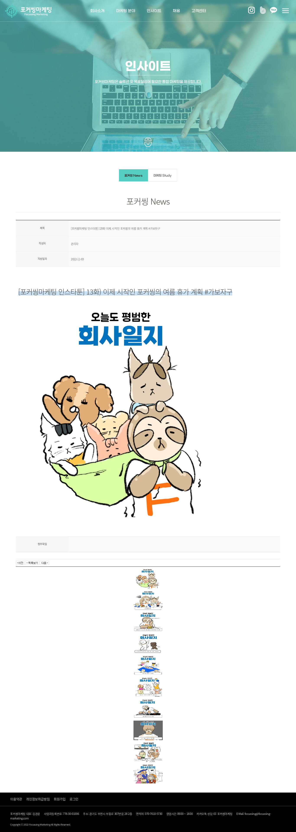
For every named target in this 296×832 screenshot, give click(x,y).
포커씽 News (133, 175)
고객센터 (199, 11)
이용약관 (16, 799)
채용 (176, 11)
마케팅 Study (162, 175)
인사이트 (154, 11)
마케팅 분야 (125, 11)
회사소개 (97, 11)
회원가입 (59, 799)
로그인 (74, 799)
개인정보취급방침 (38, 799)
